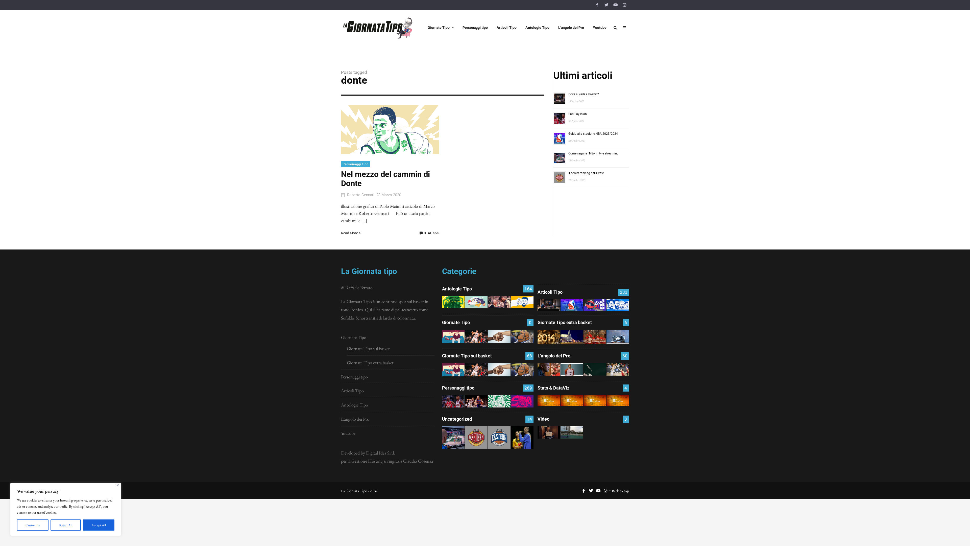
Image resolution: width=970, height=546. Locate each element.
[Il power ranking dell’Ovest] (476, 437)
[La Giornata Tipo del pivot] (476, 336)
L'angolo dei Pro (554, 355)
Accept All (98, 525)
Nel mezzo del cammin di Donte (385, 179)
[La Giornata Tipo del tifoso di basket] (522, 336)
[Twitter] (606, 5)
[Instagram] (624, 5)
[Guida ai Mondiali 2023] (618, 305)
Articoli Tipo (352, 391)
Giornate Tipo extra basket (370, 363)
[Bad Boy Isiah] (453, 401)
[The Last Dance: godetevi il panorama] (549, 369)
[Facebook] (597, 5)
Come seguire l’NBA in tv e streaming (593, 153)
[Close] (118, 485)
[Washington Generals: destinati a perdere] (453, 302)
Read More (349, 233)
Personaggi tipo (356, 164)
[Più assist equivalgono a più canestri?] (618, 400)
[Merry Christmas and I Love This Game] (549, 432)
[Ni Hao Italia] (595, 369)
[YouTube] (615, 5)
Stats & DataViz (553, 388)
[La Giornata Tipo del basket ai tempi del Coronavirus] (453, 336)
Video (543, 419)
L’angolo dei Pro (355, 419)
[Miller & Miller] (522, 437)
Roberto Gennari (360, 195)
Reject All (65, 525)
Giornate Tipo (353, 337)
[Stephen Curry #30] (522, 302)
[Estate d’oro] (618, 369)
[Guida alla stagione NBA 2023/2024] (572, 305)
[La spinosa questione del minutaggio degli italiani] (572, 400)
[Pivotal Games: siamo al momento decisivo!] (549, 400)
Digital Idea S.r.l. (380, 453)
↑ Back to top (619, 490)
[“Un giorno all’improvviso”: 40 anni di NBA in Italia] (476, 302)
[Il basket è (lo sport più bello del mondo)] (572, 432)
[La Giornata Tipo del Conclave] (595, 337)
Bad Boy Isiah (577, 114)
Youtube (348, 433)
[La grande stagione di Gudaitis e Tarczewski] (595, 400)
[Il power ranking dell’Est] (499, 437)
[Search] (615, 27)
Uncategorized (457, 419)
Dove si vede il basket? (583, 94)
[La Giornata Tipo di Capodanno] (549, 337)
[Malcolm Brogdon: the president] (499, 401)
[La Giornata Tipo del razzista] (499, 336)
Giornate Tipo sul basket (368, 348)
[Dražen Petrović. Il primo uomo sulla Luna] (476, 401)
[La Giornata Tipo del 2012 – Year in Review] (618, 337)
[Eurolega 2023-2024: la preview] (595, 305)
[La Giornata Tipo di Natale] (572, 337)
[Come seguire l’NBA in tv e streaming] (453, 437)
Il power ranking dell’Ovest (586, 173)
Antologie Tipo (354, 405)
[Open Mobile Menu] (624, 27)
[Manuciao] (572, 369)
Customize (33, 525)
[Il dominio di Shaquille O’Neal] (522, 401)
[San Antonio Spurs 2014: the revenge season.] (499, 302)
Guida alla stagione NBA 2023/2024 (593, 133)
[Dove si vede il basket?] (549, 305)
